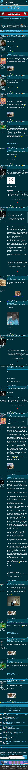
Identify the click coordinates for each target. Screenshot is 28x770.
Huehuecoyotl (9, 727)
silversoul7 (9, 731)
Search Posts (14, 8)
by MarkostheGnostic (20, 732)
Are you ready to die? (8, 733)
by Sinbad (17, 728)
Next (19, 20)
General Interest (6, 18)
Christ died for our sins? (9, 730)
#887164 (8, 36)
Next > (23, 702)
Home (2, 4)
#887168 (8, 55)
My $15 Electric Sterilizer (12, 143)
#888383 (8, 478)
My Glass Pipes (10, 142)
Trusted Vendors (22, 8)
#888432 (8, 662)
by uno (17, 721)
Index (15, 20)
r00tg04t (8, 743)
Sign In (10, 7)
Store (14, 10)
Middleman (6, 751)
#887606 (8, 368)
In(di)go (9, 76)
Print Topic (15, 754)
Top (27, 73)
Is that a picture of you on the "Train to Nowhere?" (16, 421)
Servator (9, 640)
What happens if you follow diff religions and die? (15, 741)
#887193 (8, 124)
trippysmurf (9, 723)
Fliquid (9, 54)
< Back (15, 702)
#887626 (8, 416)
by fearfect (17, 724)
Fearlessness (6, 726)
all (24, 722)
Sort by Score (10, 754)
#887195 (8, 151)
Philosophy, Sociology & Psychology (17, 18)
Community (7, 4)
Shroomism (10, 621)
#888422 (8, 641)
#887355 (8, 304)
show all (26, 702)
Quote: (10, 419)
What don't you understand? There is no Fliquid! (15, 714)
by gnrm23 (17, 744)
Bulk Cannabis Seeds (16, 31)
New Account (17, 7)
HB (7, 719)
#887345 (8, 279)
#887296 (8, 168)
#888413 (8, 584)
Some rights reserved (22, 766)
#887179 (8, 96)
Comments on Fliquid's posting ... (11, 718)
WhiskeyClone (10, 303)
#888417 (8, 622)
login (24, 24)
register (3, 25)
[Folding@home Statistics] (3, 587)
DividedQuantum (11, 751)
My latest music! (13, 47)
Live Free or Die (6, 737)
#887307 (8, 210)
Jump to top (3, 702)
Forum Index (6, 8)
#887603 (8, 336)
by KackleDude (18, 736)
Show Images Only (4, 754)
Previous (10, 20)
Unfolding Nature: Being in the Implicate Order (12, 30)
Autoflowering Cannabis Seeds (6, 31)
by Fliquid (17, 717)
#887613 (8, 388)
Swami (8, 415)
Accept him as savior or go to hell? (11, 722)
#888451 (8, 682)
